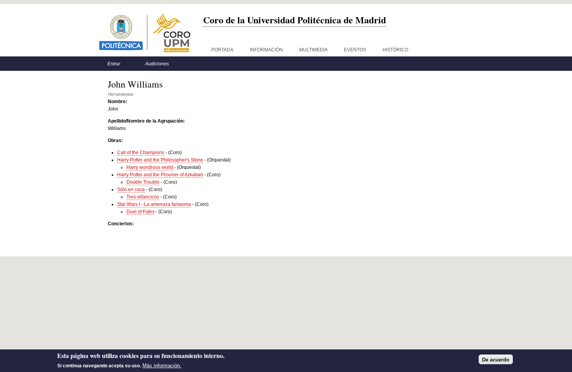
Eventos (355, 50)
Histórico (395, 50)
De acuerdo (495, 359)
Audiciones (157, 64)
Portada (222, 50)
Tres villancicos (142, 197)
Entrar (113, 64)
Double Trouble (143, 182)
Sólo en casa (131, 189)
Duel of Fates (140, 211)
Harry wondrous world (149, 167)
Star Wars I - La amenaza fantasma (154, 204)
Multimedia (313, 50)
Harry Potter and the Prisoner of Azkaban (160, 174)
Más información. (161, 365)
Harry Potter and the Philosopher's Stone (160, 160)
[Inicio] (144, 33)
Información (266, 50)
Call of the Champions (140, 152)
